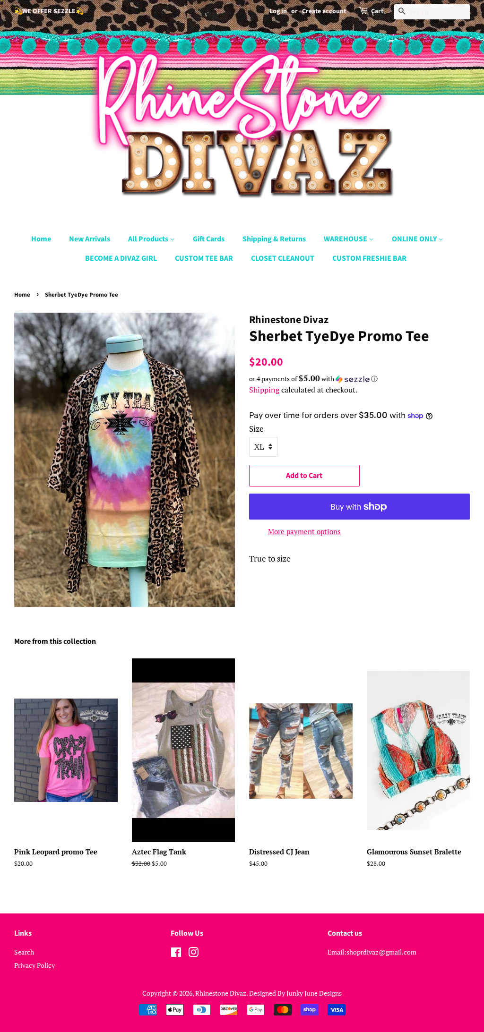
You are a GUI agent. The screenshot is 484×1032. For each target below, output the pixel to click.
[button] (359, 379)
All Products (149, 239)
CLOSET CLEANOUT (282, 258)
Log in (278, 11)
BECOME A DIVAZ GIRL (121, 258)
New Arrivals (89, 239)
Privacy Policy (34, 965)
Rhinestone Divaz (220, 993)
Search (24, 951)
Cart (377, 11)
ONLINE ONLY (415, 239)
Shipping (264, 389)
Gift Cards (209, 239)
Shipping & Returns (274, 239)
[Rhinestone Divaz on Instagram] (193, 953)
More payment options (304, 531)
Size (256, 428)
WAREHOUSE (346, 239)
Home (41, 239)
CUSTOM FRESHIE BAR (369, 258)
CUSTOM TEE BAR (204, 258)
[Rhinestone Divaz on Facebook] (176, 953)
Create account (324, 11)
